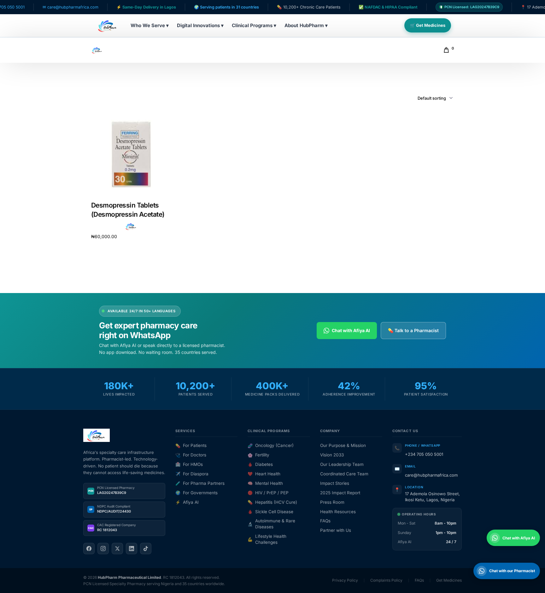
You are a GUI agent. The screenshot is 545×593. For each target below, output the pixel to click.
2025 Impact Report (340, 492)
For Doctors (190, 454)
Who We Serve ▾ (150, 25)
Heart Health (264, 473)
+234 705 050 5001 (424, 454)
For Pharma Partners (200, 483)
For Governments (196, 492)
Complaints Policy (386, 580)
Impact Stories (334, 483)
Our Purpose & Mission (343, 445)
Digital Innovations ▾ (200, 25)
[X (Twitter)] (117, 548)
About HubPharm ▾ (306, 25)
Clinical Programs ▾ (254, 25)
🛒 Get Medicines (427, 25)
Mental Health (265, 483)
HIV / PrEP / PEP (268, 492)
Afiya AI (187, 502)
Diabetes (260, 464)
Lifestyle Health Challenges (267, 539)
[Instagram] (103, 548)
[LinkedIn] (131, 548)
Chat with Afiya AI (351, 330)
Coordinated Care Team (344, 473)
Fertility (258, 454)
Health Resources (338, 511)
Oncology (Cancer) (271, 445)
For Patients (191, 445)
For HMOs (189, 464)
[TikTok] (145, 548)
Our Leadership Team (342, 464)
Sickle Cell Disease (270, 511)
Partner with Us (335, 530)
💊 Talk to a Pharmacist (413, 330)
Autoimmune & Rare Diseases (271, 523)
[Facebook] (89, 548)
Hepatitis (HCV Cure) (272, 502)
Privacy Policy (345, 580)
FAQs (325, 520)
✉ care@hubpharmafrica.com (50, 7)
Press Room (332, 502)
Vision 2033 (332, 454)
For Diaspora (191, 473)
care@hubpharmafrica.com (431, 475)
